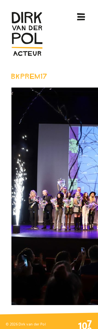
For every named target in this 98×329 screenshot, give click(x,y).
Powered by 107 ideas (85, 324)
